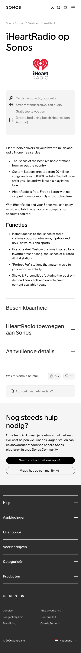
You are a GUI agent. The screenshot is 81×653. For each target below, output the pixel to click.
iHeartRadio (49, 23)
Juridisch (8, 610)
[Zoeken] (58, 7)
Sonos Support (15, 23)
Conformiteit (48, 617)
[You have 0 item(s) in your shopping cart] (65, 7)
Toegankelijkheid (13, 617)
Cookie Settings (50, 623)
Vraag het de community (37, 471)
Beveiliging (9, 623)
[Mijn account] (52, 7)
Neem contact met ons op (37, 460)
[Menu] (73, 7)
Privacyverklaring (50, 610)
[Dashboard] (13, 7)
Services (33, 23)
